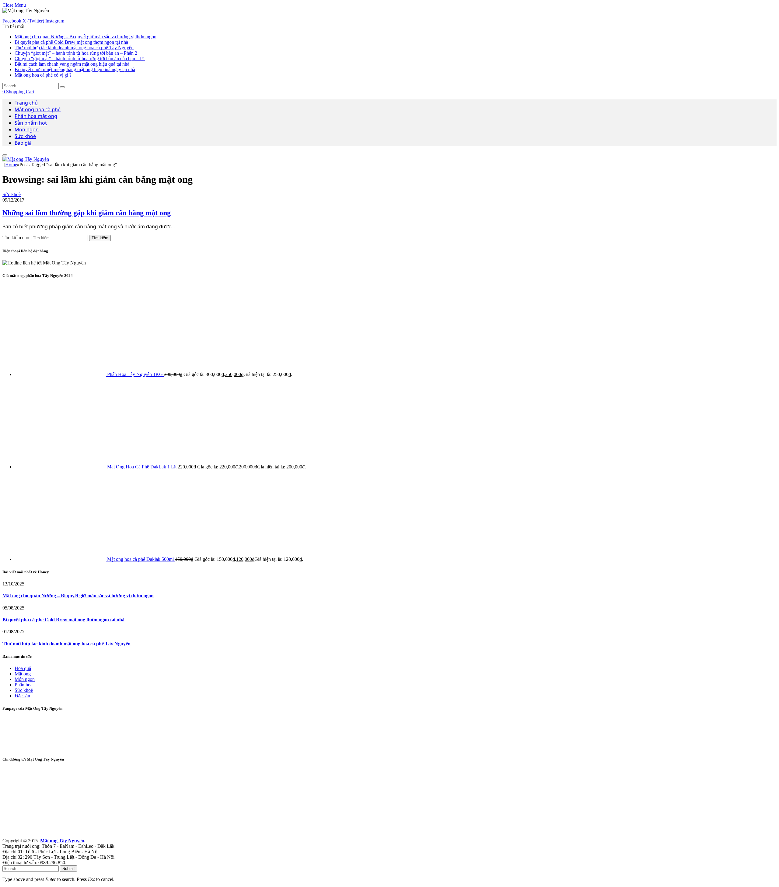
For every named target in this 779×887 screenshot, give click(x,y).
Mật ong (23, 673)
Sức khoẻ (25, 136)
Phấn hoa (24, 684)
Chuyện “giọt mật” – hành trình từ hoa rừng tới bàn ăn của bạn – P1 (80, 58)
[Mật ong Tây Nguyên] (25, 159)
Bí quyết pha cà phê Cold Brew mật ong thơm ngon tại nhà (71, 42)
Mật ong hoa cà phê (38, 109)
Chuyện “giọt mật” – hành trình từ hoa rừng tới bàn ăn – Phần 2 (76, 53)
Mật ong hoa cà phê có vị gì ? (43, 75)
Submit (68, 868)
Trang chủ (26, 102)
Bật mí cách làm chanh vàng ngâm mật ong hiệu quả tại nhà (72, 64)
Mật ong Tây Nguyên (62, 840)
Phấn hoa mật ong (36, 116)
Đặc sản (22, 695)
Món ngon (27, 129)
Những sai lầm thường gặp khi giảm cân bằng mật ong (86, 213)
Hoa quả (23, 668)
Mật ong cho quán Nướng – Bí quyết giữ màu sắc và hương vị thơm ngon (85, 36)
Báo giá (23, 143)
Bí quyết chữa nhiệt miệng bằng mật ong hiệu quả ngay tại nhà (75, 69)
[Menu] (4, 155)
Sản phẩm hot (31, 122)
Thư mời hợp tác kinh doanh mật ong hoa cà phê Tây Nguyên (74, 47)
